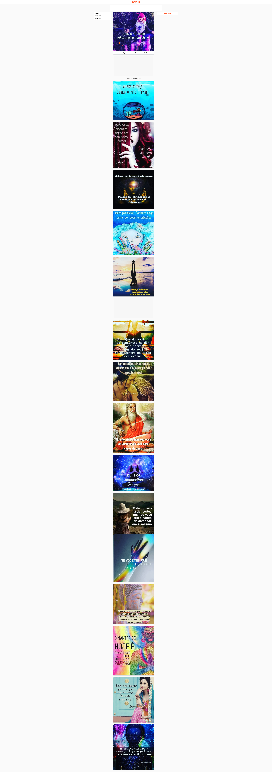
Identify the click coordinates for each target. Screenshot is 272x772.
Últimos (97, 13)
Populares (98, 16)
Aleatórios (98, 18)
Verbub (136, 2)
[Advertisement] (136, 8)
